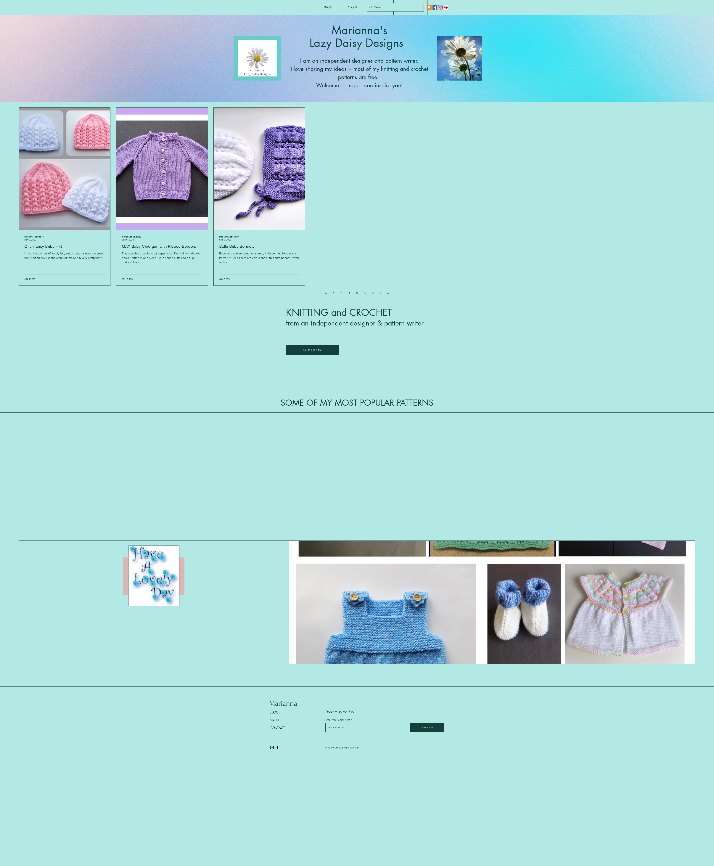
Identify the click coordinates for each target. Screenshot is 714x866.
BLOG (274, 712)
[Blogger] (429, 7)
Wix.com (354, 747)
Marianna (283, 703)
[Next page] (380, 292)
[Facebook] (434, 7)
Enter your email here (337, 720)
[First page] (325, 292)
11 (373, 292)
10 (365, 292)
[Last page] (388, 292)
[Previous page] (333, 292)
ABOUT (275, 720)
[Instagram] (440, 7)
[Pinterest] (446, 7)
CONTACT (277, 728)
